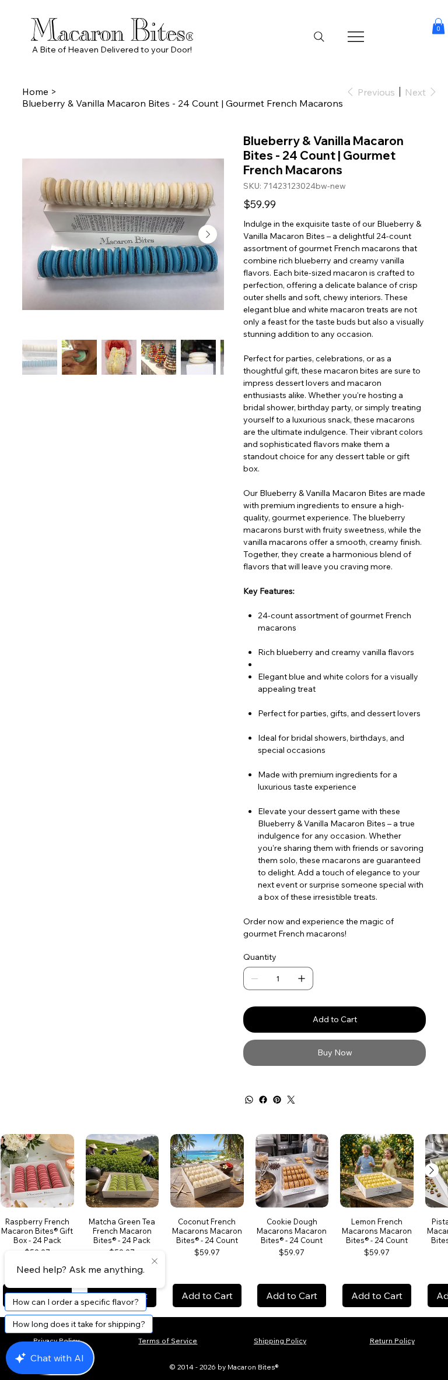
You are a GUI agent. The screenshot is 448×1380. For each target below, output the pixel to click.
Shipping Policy (280, 1340)
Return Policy (392, 1340)
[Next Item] (207, 234)
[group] (224, 1220)
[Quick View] (37, 1171)
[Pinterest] (277, 1100)
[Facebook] (263, 1100)
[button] (438, 26)
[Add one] (301, 978)
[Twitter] (291, 1100)
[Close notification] (154, 1261)
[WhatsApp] (249, 1100)
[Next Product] (432, 1170)
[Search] (319, 36)
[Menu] (356, 36)
